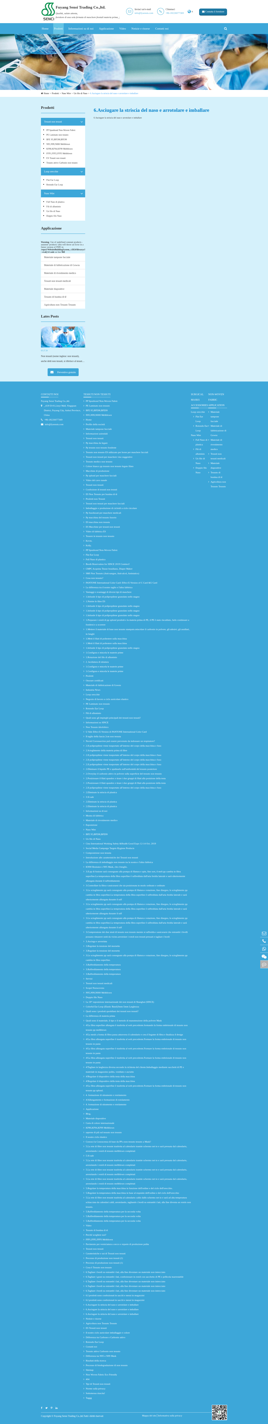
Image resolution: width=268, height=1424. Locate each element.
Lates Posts (50, 316)
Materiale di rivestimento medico (60, 273)
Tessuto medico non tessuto (99, 461)
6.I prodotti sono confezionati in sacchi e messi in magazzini (115, 1295)
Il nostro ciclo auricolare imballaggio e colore (108, 1332)
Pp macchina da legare (97, 443)
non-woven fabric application (216, 400)
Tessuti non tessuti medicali (57, 281)
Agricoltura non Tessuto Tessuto (60, 304)
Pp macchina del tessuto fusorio (101, 517)
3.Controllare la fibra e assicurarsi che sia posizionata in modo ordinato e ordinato (125, 885)
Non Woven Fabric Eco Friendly (101, 1374)
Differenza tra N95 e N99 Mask (101, 1356)
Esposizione (91, 825)
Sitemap (90, 1370)
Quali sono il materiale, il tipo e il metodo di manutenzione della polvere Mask (124, 1020)
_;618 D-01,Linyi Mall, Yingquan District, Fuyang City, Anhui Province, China (62, 410)
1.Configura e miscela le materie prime (104, 652)
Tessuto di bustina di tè (55, 296)
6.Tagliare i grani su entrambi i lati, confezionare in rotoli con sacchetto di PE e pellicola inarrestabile (134, 1277)
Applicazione (106, 28)
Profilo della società (95, 424)
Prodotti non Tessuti (95, 499)
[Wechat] (264, 956)
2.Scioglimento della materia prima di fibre (106, 750)
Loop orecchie (51, 171)
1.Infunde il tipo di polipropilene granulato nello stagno (113, 596)
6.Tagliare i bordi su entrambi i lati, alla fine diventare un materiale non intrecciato (125, 1272)
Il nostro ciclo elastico (96, 1137)
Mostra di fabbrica (94, 815)
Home (45, 28)
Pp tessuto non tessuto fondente (101, 447)
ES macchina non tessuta (98, 522)
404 (87, 1379)
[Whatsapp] (264, 949)
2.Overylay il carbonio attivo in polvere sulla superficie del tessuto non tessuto (124, 773)
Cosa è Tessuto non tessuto (99, 1267)
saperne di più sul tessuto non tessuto (104, 1132)
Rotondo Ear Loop (54, 185)
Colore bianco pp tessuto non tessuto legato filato (110, 466)
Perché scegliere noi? (96, 1235)
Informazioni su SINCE (97, 722)
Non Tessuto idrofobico (97, 727)
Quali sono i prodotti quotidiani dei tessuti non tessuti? (112, 1011)
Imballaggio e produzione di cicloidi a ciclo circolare (111, 508)
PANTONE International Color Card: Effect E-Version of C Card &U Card (121, 582)
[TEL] (264, 941)
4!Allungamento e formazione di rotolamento (108, 1100)
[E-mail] (264, 933)
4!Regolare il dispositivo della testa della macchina (110, 1076)
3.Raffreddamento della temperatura (103, 964)
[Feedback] (264, 964)
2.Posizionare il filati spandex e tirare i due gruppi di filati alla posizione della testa (126, 778)
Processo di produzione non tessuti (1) (104, 1263)
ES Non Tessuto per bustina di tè (101, 494)
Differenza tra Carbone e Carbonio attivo (105, 1337)
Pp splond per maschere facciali (101, 475)
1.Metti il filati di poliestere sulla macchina (106, 638)
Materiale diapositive (54, 289)
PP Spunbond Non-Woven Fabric (61, 130)
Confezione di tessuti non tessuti (101, 489)
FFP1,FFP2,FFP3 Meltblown (59, 153)
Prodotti (58, 28)
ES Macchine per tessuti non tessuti (103, 527)
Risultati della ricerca (96, 1360)
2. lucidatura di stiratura (97, 662)
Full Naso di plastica (55, 202)
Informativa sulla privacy (170, 1415)
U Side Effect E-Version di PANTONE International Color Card (116, 732)
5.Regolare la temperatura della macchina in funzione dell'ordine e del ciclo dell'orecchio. (129, 1188)
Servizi (89, 978)
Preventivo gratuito (66, 372)
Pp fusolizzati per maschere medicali (103, 513)
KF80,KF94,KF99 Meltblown (59, 149)
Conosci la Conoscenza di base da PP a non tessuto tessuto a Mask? (118, 1141)
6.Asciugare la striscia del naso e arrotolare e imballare (114, 93)
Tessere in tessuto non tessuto (100, 536)
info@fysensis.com (144, 13)
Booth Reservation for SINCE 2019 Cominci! (108, 564)
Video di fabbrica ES (96, 531)
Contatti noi (162, 28)
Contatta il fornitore (214, 11)
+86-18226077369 (175, 13)
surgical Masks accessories (199, 400)
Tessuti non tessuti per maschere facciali (105, 503)
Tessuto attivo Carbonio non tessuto (62, 163)
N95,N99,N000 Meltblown (58, 144)
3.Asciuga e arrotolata (96, 941)
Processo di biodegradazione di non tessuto (107, 1365)
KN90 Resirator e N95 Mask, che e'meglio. (106, 867)
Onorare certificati (94, 680)
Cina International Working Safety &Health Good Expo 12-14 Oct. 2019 (121, 843)
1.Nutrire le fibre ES (95, 601)
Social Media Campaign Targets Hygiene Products (110, 848)
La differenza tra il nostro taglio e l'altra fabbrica (109, 587)
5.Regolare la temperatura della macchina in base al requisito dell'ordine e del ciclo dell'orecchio (132, 1193)
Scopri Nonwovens (95, 988)
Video (122, 28)
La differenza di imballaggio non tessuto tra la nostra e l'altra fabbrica (119, 862)
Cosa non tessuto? (94, 578)
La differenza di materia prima (100, 1016)
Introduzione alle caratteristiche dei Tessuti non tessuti (112, 857)
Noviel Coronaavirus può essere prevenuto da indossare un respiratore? (120, 741)
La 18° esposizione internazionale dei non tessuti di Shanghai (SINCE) (120, 1002)
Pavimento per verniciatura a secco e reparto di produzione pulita (117, 1244)
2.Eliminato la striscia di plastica (101, 792)
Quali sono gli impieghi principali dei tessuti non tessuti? (113, 718)
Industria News (93, 690)
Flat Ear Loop (52, 180)
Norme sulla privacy (95, 1388)
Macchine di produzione (97, 471)
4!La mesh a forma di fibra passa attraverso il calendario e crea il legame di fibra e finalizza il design (134, 1034)
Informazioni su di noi (81, 28)
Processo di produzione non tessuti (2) (104, 1258)
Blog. (88, 1114)
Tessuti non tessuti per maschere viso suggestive (109, 457)
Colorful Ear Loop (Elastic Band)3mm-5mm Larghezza (112, 1006)
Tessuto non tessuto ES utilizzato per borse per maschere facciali (117, 452)
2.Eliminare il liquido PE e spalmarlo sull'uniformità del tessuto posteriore (121, 769)
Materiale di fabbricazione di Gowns (62, 265)
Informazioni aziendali (97, 433)
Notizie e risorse (140, 28)
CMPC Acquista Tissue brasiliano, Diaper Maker (109, 569)
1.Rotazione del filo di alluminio (101, 657)
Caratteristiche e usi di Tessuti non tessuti (105, 1253)
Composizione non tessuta (98, 853)
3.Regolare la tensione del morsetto (103, 946)
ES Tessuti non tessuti (56, 158)
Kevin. (89, 541)
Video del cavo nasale (96, 480)
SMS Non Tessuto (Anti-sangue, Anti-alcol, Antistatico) (112, 573)
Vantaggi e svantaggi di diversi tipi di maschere (109, 592)
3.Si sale (90, 797)
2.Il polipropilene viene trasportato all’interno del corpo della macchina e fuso (123, 746)
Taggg (89, 1398)
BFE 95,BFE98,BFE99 (56, 139)
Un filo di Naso (80, 93)
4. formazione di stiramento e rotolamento (106, 1095)
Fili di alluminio (53, 206)
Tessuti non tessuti (53, 121)
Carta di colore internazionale (100, 1123)
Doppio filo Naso (54, 216)
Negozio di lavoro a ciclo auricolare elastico (107, 699)
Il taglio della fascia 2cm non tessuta (103, 736)
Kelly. (89, 545)
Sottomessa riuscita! (95, 1393)
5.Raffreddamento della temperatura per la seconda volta (113, 1211)
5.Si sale (90, 1155)
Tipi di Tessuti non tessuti (98, 1384)
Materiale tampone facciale (57, 257)
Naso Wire (66, 93)
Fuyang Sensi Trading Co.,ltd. (55, 401)
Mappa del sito (149, 1415)
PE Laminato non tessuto (57, 135)
